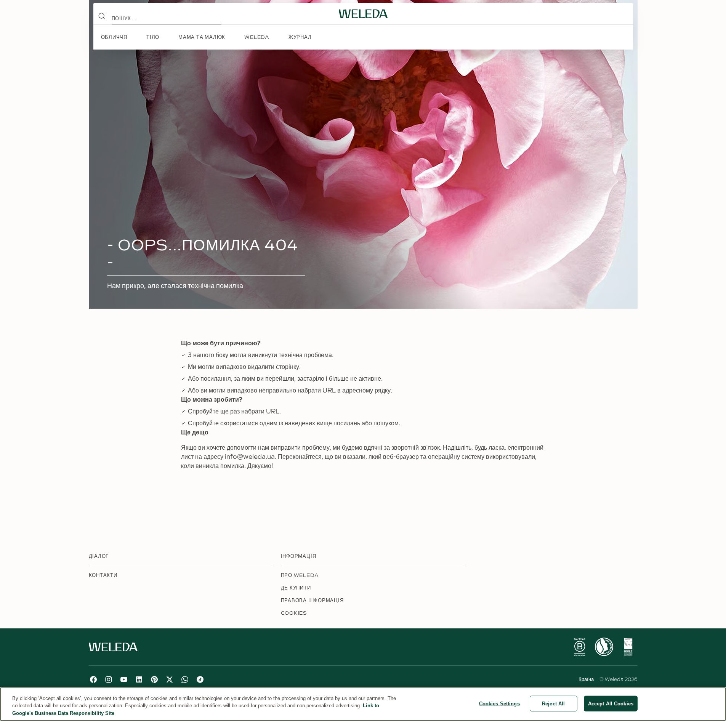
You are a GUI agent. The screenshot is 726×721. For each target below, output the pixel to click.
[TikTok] (200, 679)
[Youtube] (123, 679)
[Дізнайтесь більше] (580, 647)
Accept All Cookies (610, 703)
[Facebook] (93, 679)
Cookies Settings (499, 703)
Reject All (553, 703)
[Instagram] (108, 679)
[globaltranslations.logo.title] (363, 13)
